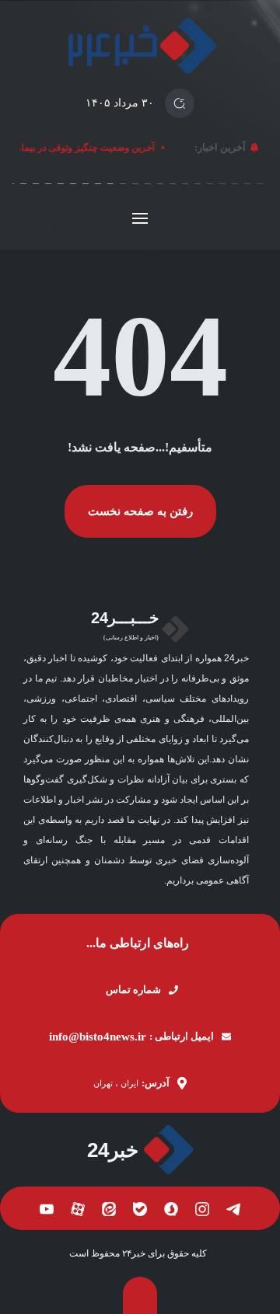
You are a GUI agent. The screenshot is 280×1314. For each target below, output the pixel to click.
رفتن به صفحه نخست (140, 511)
